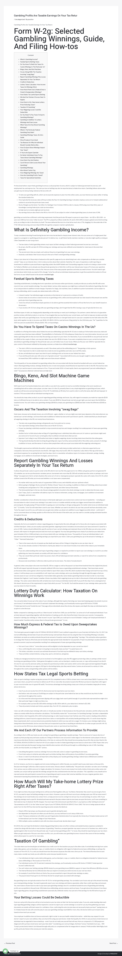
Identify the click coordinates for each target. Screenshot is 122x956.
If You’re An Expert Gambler (29, 152)
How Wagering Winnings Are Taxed (31, 173)
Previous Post (9, 943)
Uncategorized (20, 19)
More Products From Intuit (29, 140)
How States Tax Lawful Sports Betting (32, 94)
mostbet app (72, 344)
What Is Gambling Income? (29, 59)
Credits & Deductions (27, 82)
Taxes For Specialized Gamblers (30, 178)
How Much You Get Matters (29, 160)
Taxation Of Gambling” (27, 107)
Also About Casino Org (27, 170)
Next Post (114, 943)
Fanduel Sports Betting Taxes (29, 62)
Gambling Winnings (26, 168)
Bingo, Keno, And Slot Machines (30, 69)
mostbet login (49, 274)
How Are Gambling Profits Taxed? (31, 175)
